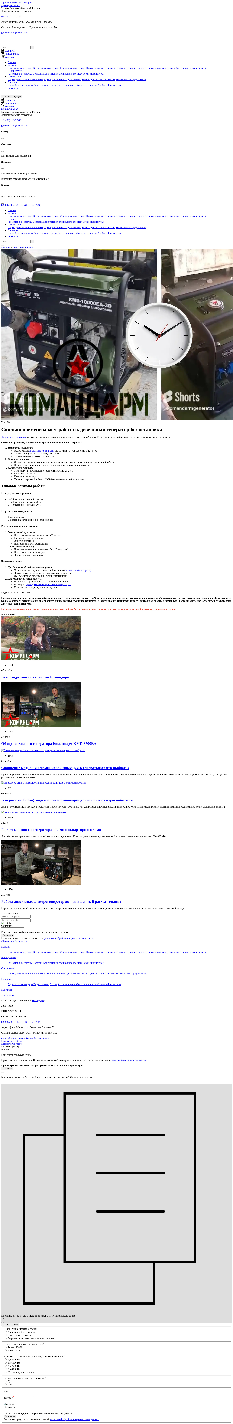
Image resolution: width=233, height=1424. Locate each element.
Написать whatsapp (11, 1043)
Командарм (38, 1000)
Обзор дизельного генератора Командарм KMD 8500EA (48, 744)
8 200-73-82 (10, 5)
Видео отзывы (41, 85)
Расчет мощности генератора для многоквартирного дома (51, 830)
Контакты (13, 88)
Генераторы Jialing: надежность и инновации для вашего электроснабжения (67, 800)
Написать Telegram (11, 1041)
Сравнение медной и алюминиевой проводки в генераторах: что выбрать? (65, 768)
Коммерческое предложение (131, 79)
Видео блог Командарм (20, 85)
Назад (5, 1324)
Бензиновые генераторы (46, 68)
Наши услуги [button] (15, 71)
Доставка (38, 73)
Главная (12, 62)
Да (9, 1381)
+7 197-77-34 (11, 16)
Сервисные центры (93, 73)
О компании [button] (14, 76)
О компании (8, 968)
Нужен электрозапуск (19, 1335)
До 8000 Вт (14, 1369)
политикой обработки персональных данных (74, 1419)
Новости (23, 79)
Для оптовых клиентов (102, 79)
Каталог (5, 946)
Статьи (53, 85)
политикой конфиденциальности (129, 1060)
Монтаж (77, 73)
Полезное (17, 247)
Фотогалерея (114, 85)
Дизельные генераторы (20, 68)
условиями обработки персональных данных (68, 938)
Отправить (8, 935)
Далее (15, 1324)
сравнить (9, 50)
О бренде (13, 79)
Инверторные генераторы (161, 68)
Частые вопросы (67, 85)
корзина (9, 57)
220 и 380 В (14, 1350)
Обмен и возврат (37, 79)
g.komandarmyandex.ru (14, 32)
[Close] (2, 138)
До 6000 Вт (14, 1362)
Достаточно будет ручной (21, 1332)
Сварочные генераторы (73, 68)
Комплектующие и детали (132, 68)
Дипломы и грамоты (78, 79)
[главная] (1, 2)
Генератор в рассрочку (20, 73)
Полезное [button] (13, 82)
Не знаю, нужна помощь (21, 1372)
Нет (10, 1384)
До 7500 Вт (14, 1366)
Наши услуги (8, 957)
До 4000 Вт (14, 1359)
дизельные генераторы (42, 450)
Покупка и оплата (57, 79)
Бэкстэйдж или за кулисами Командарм (35, 677)
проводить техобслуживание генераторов (48, 584)
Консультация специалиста (57, 73)
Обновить (6, 926)
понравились (11, 53)
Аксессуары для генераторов (191, 68)
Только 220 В (15, 1347)
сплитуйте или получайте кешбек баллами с (25, 1038)
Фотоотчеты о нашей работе (91, 85)
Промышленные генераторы (101, 68)
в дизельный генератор (78, 570)
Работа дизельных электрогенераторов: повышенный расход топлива (61, 901)
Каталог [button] (12, 65)
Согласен (7, 1069)
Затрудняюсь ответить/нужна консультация (31, 1338)
